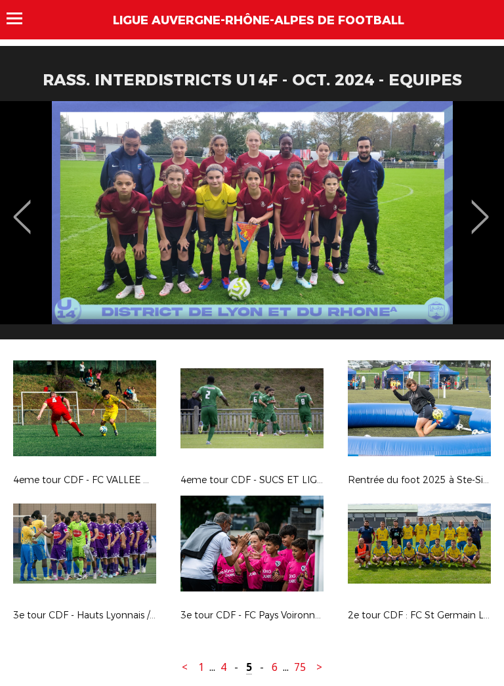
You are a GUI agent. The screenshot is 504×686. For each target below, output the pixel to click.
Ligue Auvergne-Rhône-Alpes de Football (258, 20)
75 (300, 667)
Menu (21, 18)
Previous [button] (21, 207)
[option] (252, 225)
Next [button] (480, 207)
